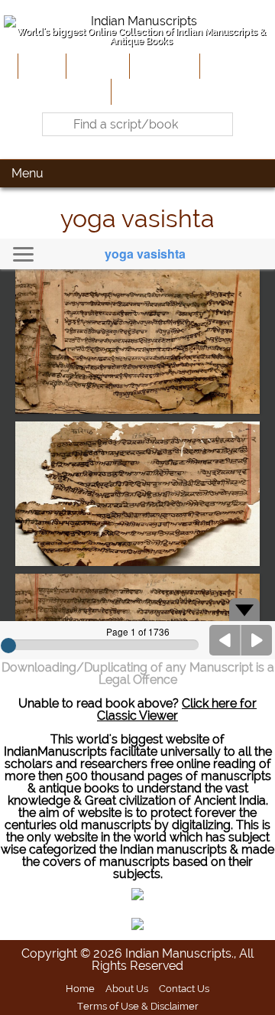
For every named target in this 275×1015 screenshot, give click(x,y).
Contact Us (184, 988)
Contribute (163, 66)
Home (40, 66)
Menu (27, 173)
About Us (96, 66)
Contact (138, 91)
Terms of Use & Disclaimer (138, 1006)
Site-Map (229, 66)
